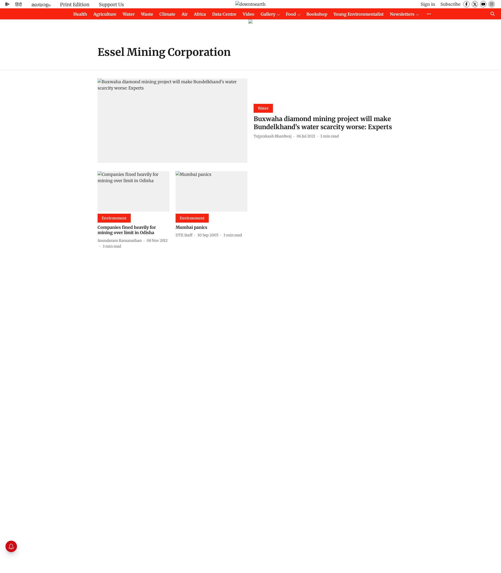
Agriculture (104, 14)
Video (248, 14)
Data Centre (224, 14)
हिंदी (18, 5)
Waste (147, 14)
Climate (167, 14)
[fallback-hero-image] (172, 121)
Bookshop (316, 14)
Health (80, 14)
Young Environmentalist (358, 14)
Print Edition (75, 5)
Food (291, 14)
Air (185, 14)
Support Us (111, 5)
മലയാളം (41, 5)
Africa (200, 14)
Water (129, 14)
